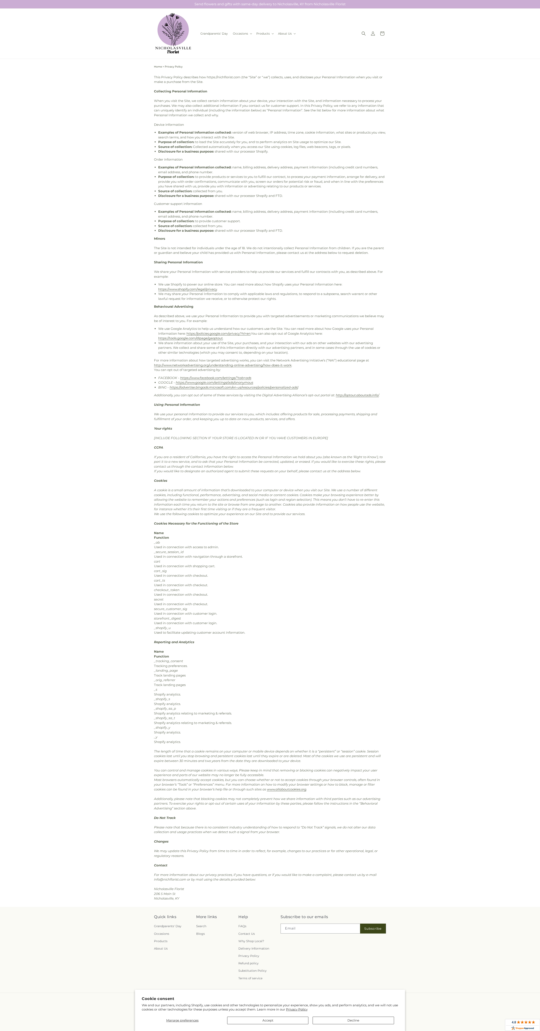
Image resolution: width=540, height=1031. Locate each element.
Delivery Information (253, 948)
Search (201, 926)
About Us (161, 948)
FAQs (242, 926)
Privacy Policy (297, 1009)
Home (158, 66)
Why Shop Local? (251, 941)
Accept (267, 1020)
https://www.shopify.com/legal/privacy (187, 289)
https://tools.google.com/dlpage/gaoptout (190, 338)
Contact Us (246, 934)
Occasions (161, 934)
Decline (353, 1020)
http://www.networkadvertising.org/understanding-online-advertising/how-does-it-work (223, 365)
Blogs (200, 934)
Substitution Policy (252, 971)
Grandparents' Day (167, 926)
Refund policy (248, 963)
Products (160, 941)
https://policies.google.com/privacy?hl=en (218, 333)
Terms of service (250, 978)
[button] (242, 33)
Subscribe (373, 929)
